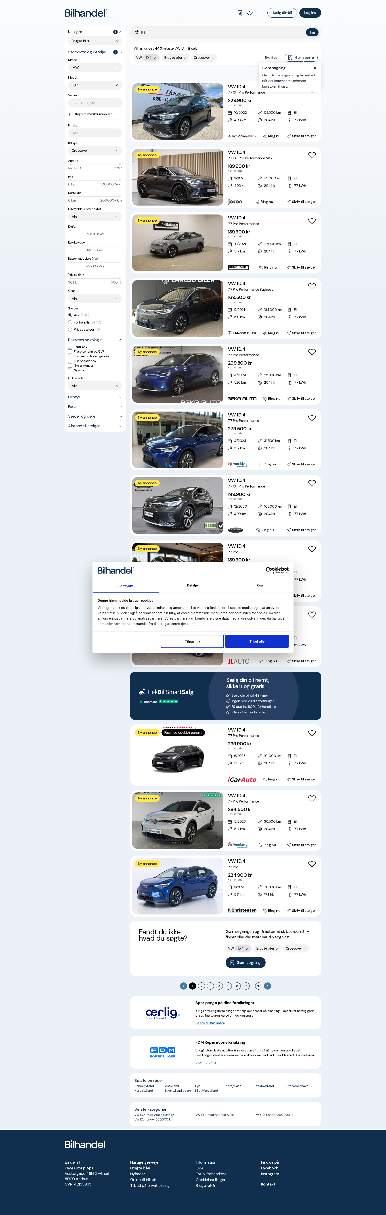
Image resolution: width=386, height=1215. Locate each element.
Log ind (310, 12)
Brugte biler (140, 1168)
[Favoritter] (249, 12)
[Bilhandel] (86, 13)
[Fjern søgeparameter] (185, 57)
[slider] (70, 164)
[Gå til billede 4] (180, 134)
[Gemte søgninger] (240, 12)
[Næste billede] (218, 112)
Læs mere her (205, 1062)
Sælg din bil (282, 12)
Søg (312, 32)
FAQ (199, 1168)
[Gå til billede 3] (177, 134)
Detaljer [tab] (193, 585)
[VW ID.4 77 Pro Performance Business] (225, 308)
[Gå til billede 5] (182, 134)
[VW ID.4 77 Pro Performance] (225, 242)
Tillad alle (257, 641)
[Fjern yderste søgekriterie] (155, 57)
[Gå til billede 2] (175, 134)
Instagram (270, 1173)
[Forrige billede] (138, 112)
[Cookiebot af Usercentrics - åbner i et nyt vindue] (269, 570)
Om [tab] (260, 585)
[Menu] (259, 12)
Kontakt (268, 1184)
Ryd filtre (271, 57)
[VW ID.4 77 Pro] (225, 886)
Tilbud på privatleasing (150, 1185)
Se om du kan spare (210, 1023)
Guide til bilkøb (143, 1179)
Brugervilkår (206, 1185)
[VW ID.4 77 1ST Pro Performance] (225, 111)
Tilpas (190, 641)
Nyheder (137, 1173)
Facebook (269, 1168)
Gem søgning (304, 57)
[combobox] (95, 40)
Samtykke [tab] (126, 586)
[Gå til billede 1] (173, 134)
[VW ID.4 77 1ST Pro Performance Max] (225, 177)
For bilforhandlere (211, 1173)
